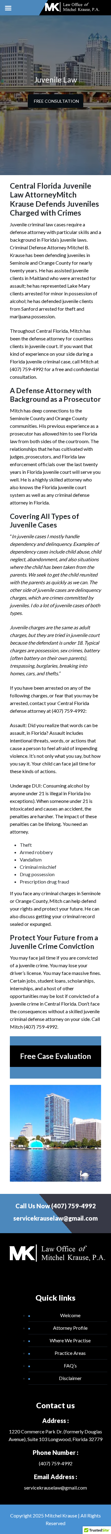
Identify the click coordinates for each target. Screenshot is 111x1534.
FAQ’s (70, 1365)
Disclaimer (70, 1378)
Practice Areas (70, 1353)
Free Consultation (56, 101)
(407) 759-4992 (55, 1463)
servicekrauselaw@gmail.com (55, 1218)
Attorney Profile (70, 1328)
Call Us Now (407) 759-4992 (55, 1206)
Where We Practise (70, 1340)
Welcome (70, 1315)
